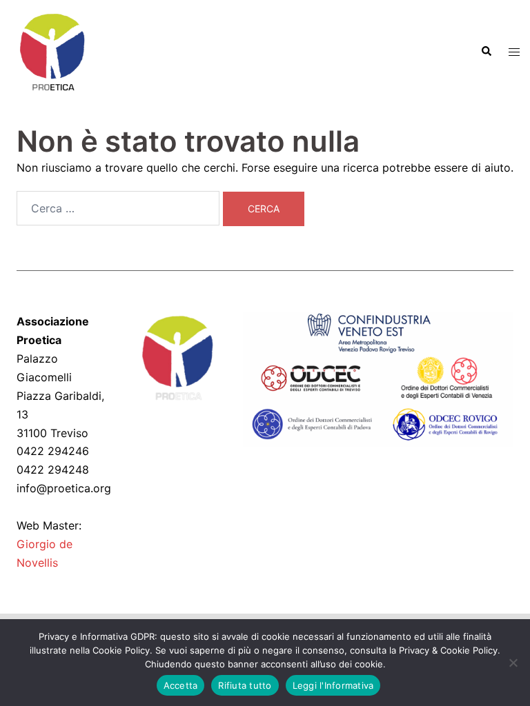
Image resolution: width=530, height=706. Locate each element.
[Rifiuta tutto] (513, 662)
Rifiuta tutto (244, 685)
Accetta (181, 685)
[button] (485, 51)
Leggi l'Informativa (333, 685)
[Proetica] (51, 50)
